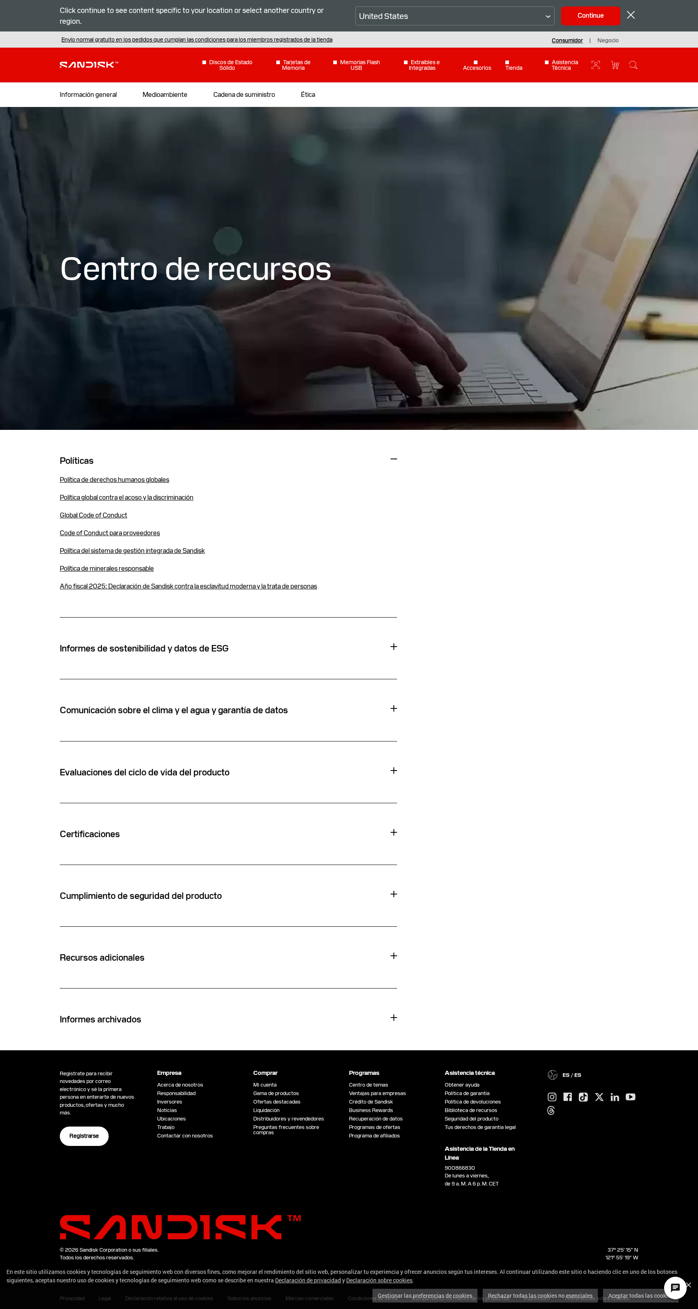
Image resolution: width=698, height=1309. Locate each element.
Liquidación (266, 1110)
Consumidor (567, 40)
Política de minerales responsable (107, 568)
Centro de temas (368, 1084)
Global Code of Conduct (93, 515)
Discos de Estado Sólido (230, 65)
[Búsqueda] (633, 65)
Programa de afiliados (374, 1135)
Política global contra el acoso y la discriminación (126, 497)
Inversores (169, 1101)
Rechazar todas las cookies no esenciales (540, 1295)
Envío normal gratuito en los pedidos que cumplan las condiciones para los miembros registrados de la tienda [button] (196, 39)
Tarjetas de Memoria (296, 65)
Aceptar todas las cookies (640, 1295)
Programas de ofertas (374, 1127)
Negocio (608, 40)
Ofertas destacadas (277, 1101)
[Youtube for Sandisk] (630, 1097)
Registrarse (84, 1135)
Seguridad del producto (471, 1118)
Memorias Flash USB (360, 65)
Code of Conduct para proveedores (110, 533)
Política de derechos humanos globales (114, 479)
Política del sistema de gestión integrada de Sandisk (132, 551)
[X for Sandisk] (599, 1097)
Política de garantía (467, 1093)
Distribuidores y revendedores (288, 1118)
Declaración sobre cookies (379, 1280)
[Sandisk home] (89, 64)
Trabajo (165, 1127)
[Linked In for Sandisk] (615, 1097)
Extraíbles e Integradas (424, 65)
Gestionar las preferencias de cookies (425, 1295)
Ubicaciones (171, 1118)
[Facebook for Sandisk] (567, 1097)
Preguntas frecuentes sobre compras (286, 1130)
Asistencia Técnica (565, 65)
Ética (308, 94)
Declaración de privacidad (308, 1280)
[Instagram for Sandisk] (552, 1097)
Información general (88, 94)
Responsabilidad (176, 1093)
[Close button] (631, 15)
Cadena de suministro (244, 94)
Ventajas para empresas (377, 1093)
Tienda (513, 67)
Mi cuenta (265, 1084)
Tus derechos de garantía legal (481, 1127)
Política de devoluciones (473, 1101)
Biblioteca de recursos (471, 1110)
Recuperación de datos (376, 1118)
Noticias (167, 1110)
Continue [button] (591, 15)
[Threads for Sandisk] (551, 1111)
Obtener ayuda (462, 1084)
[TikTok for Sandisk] (583, 1097)
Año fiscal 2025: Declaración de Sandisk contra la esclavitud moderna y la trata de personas (188, 586)
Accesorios (477, 67)
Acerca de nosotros (180, 1084)
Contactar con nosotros (185, 1135)
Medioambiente (165, 94)
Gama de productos (276, 1093)
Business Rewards (371, 1110)
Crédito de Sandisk (371, 1101)
